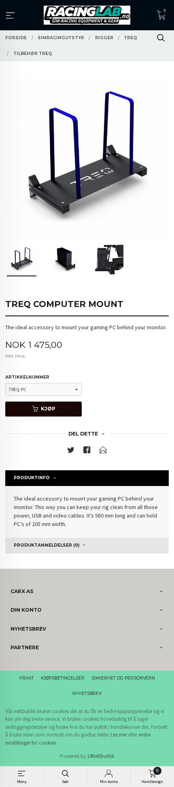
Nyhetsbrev (87, 693)
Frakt (26, 678)
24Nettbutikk (100, 756)
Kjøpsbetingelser (63, 678)
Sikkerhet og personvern (123, 678)
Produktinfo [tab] (32, 477)
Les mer (118, 734)
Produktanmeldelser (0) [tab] (46, 545)
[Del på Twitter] (70, 451)
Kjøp (48, 409)
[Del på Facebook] (87, 451)
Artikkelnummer (27, 377)
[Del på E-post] (103, 451)
